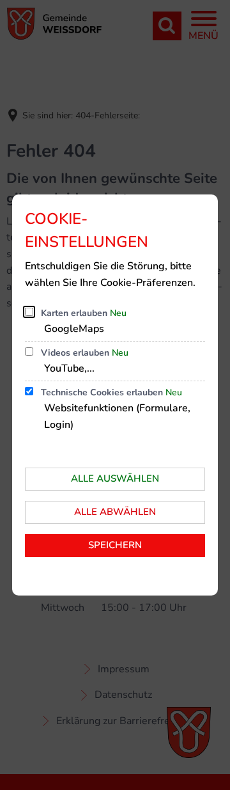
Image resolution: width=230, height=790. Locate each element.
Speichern (115, 545)
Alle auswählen (115, 478)
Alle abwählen (115, 511)
